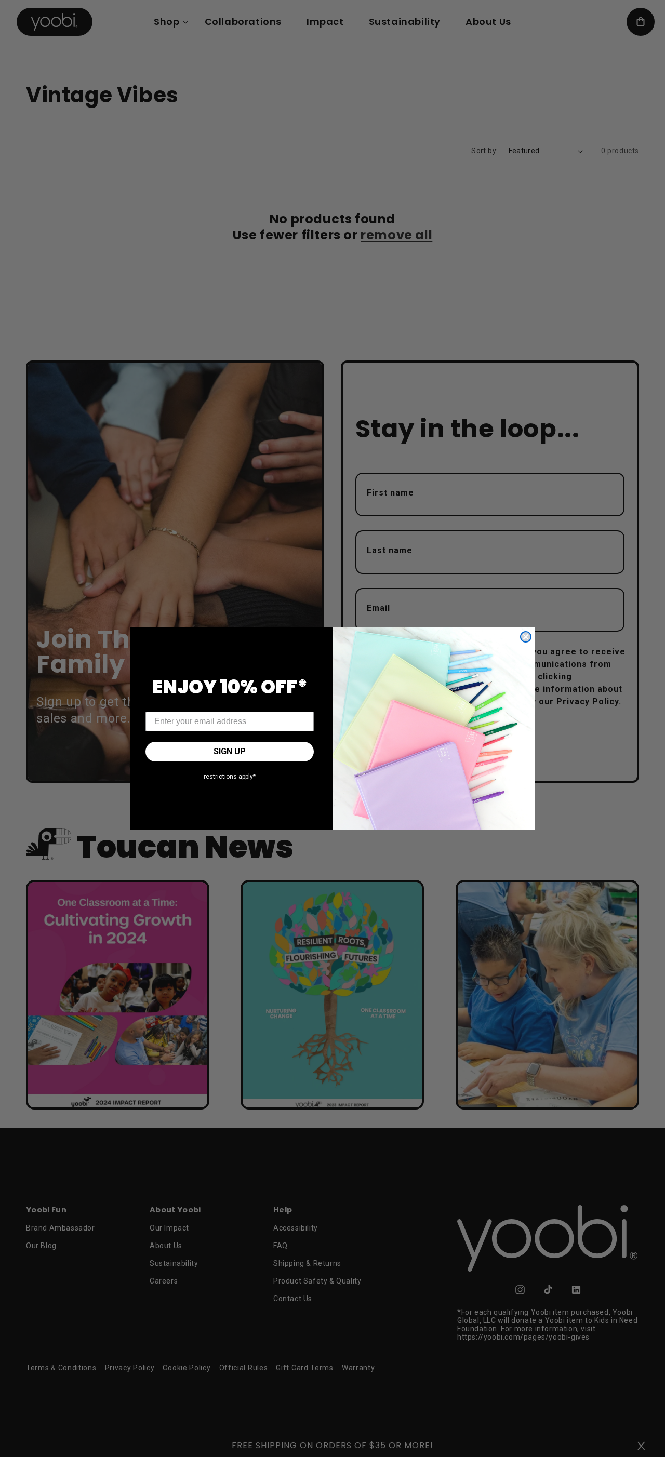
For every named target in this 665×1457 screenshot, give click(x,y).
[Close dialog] (526, 637)
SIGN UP (230, 751)
